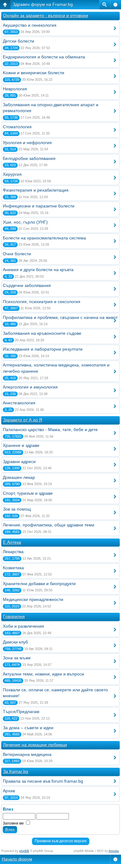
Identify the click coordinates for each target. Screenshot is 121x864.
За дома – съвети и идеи (28, 727)
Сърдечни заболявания (27, 285)
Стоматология (17, 126)
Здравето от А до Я (22, 419)
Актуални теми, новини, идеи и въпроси (43, 673)
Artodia (114, 851)
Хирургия (12, 174)
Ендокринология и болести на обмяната (44, 56)
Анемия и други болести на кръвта (38, 269)
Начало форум (17, 859)
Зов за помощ (17, 509)
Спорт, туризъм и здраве (28, 493)
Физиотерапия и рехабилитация (36, 190)
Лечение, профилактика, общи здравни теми (48, 524)
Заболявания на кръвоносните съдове (42, 333)
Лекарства (13, 551)
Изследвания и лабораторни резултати (43, 349)
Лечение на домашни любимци (35, 744)
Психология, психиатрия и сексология (41, 301)
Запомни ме (14, 823)
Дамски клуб (15, 641)
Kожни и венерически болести (33, 72)
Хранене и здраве (21, 445)
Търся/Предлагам (21, 711)
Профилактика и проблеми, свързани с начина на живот (60, 317)
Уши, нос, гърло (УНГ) (25, 222)
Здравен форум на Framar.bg (43, 4)
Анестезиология (19, 402)
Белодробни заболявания (29, 158)
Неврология (15, 88)
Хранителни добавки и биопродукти (39, 583)
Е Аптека (12, 542)
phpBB (24, 851)
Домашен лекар (19, 477)
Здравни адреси (19, 461)
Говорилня (14, 616)
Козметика (13, 567)
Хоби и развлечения (23, 626)
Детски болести (18, 41)
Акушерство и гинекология (29, 25)
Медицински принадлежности (33, 599)
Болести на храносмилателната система (44, 237)
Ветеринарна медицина (27, 754)
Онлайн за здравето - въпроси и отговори (45, 15)
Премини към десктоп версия (61, 841)
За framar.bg (15, 771)
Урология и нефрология (27, 142)
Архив (9, 790)
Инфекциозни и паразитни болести (38, 205)
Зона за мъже (17, 657)
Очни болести (17, 253)
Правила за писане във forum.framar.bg (43, 781)
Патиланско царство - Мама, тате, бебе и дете (50, 429)
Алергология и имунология (30, 386)
